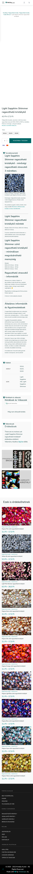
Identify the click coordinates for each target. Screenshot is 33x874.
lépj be (20, 442)
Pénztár (4, 801)
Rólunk (4, 837)
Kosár (4, 798)
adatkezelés (6, 831)
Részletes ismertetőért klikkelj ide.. (9, 125)
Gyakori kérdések (8, 855)
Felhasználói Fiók (8, 804)
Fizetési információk (9, 852)
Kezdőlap (5, 13)
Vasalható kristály (8, 816)
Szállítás (5, 849)
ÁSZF (3, 834)
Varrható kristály (8, 819)
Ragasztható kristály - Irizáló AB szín (9, 527)
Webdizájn (22, 872)
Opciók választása (16, 524)
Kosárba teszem (20, 141)
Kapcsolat (5, 839)
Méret (3, 130)
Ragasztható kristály (14, 13)
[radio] (4, 133)
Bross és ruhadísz (8, 822)
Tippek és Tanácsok (8, 857)
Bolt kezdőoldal (8, 796)
